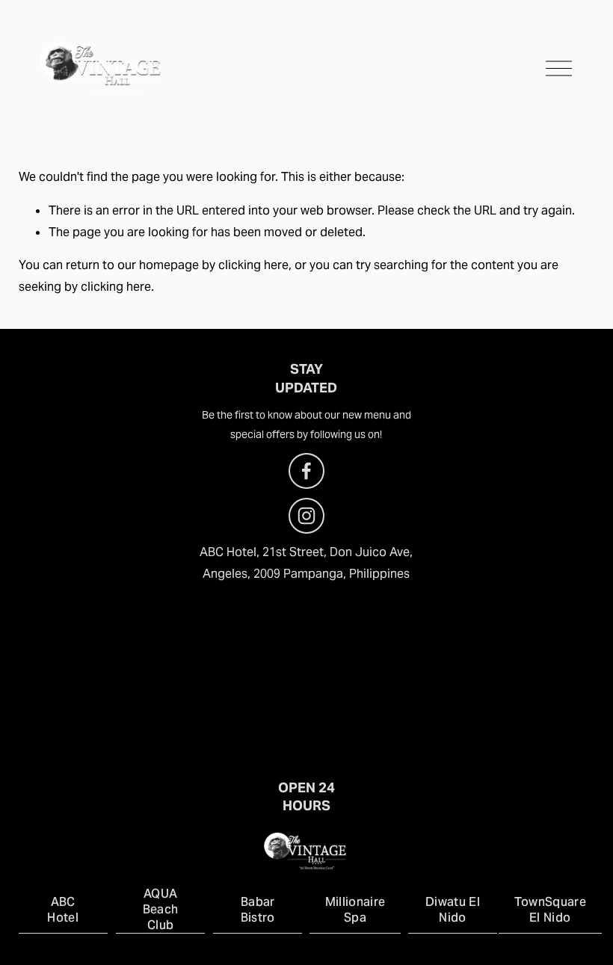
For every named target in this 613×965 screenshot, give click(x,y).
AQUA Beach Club (161, 909)
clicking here (253, 265)
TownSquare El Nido (550, 909)
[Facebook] (306, 471)
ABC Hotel (62, 909)
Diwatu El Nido (452, 909)
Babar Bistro (258, 909)
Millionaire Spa (355, 909)
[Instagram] (306, 516)
